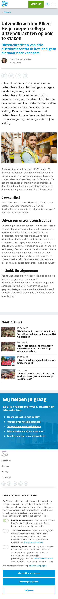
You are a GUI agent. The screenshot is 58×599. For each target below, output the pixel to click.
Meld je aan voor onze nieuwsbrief (26, 436)
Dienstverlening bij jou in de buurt (25, 431)
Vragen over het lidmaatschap (24, 421)
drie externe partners (33, 542)
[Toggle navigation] (54, 4)
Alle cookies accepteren (29, 573)
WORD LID (36, 4)
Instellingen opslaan (29, 581)
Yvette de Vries (23, 59)
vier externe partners (43, 558)
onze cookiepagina (38, 565)
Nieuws (7, 12)
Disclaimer (6, 460)
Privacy (4, 471)
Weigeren (29, 590)
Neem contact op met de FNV (23, 416)
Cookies (5, 466)
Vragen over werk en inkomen (24, 426)
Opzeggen (6, 477)
